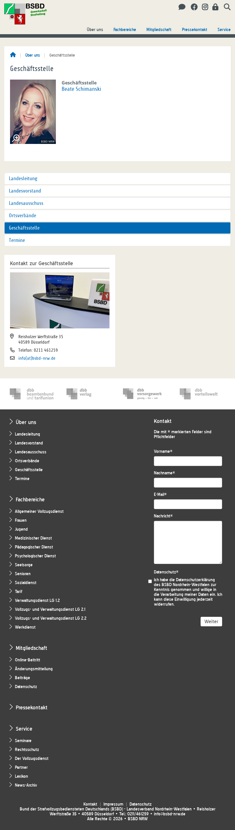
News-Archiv (26, 785)
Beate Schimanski (81, 89)
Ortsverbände (22, 215)
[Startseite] (13, 55)
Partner (21, 767)
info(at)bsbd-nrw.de (36, 358)
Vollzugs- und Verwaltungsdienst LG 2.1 (50, 609)
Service (224, 29)
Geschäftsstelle (24, 228)
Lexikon (21, 776)
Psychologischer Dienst (35, 556)
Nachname (164, 473)
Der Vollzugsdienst (31, 758)
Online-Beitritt (27, 660)
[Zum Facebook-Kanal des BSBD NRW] (192, 7)
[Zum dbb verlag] (88, 393)
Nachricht (163, 516)
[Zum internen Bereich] (214, 7)
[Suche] (225, 7)
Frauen (21, 520)
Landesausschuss (26, 203)
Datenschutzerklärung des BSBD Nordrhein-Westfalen (184, 582)
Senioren (23, 573)
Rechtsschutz (27, 749)
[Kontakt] (180, 7)
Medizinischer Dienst (33, 538)
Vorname (163, 451)
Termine (17, 240)
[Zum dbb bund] (31, 393)
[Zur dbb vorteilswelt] (201, 393)
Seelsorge (24, 565)
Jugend (21, 529)
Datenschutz (26, 686)
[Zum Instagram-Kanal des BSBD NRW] (203, 7)
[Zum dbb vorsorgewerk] (145, 393)
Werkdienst (25, 627)
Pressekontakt (194, 29)
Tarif (18, 591)
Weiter (211, 621)
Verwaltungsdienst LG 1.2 (37, 600)
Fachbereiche (124, 29)
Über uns (95, 29)
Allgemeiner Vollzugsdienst (39, 511)
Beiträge (22, 677)
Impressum (113, 804)
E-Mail (160, 494)
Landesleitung (23, 178)
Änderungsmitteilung (34, 669)
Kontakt (90, 804)
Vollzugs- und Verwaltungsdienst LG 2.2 (51, 618)
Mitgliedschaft (158, 29)
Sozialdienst (25, 582)
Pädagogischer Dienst (34, 547)
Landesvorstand (25, 191)
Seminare (23, 740)
